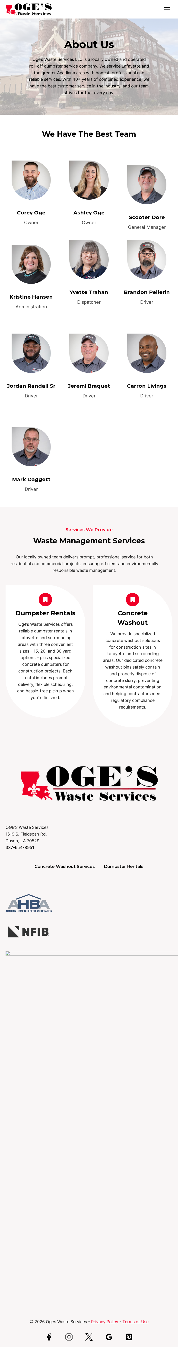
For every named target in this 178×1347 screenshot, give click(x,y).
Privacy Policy (104, 1321)
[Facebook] (49, 1337)
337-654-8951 (20, 847)
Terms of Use (135, 1321)
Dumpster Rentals (46, 613)
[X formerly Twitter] (89, 1337)
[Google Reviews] (109, 1337)
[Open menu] (167, 9)
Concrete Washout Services (65, 866)
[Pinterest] (129, 1337)
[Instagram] (69, 1337)
